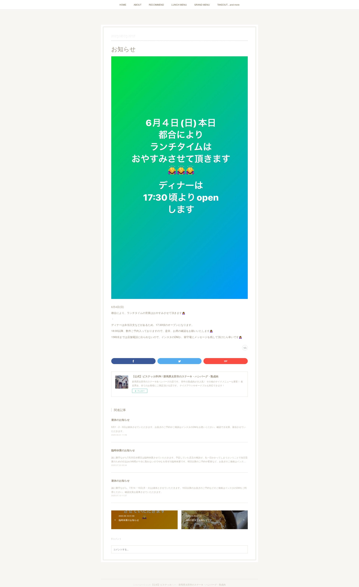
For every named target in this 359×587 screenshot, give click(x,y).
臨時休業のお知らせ (123, 450)
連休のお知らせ (120, 420)
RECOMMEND (156, 4)
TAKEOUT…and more (228, 4)
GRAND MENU (202, 4)
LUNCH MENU (179, 4)
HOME (122, 4)
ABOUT (137, 4)
